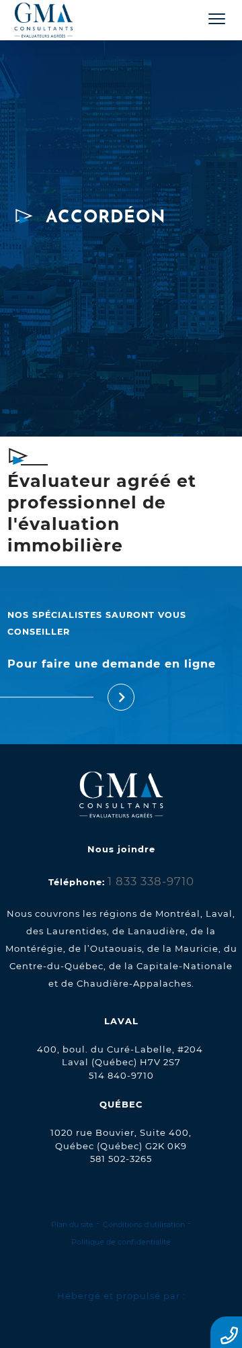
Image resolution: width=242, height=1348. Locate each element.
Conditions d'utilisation (144, 1224)
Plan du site (72, 1224)
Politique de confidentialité (121, 1242)
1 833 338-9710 (151, 881)
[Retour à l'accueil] (56, 21)
